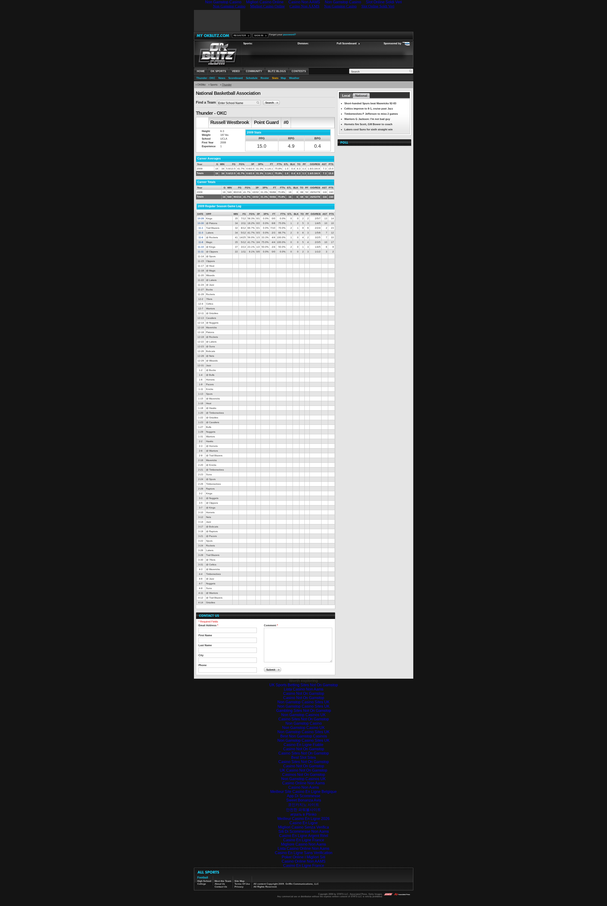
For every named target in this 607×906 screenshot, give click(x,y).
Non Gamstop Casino (303, 723)
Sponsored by (392, 43)
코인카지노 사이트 (303, 805)
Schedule (252, 78)
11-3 (200, 232)
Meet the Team (223, 881)
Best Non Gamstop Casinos (303, 736)
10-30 (201, 223)
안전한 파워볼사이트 (303, 810)
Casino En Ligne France (303, 840)
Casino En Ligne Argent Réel (303, 836)
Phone (202, 665)
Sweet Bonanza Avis (303, 800)
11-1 (200, 228)
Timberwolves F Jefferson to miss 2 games (371, 113)
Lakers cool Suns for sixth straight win (368, 129)
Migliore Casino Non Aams (303, 844)
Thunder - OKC (205, 78)
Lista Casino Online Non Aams (303, 849)
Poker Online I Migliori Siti (303, 857)
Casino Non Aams (303, 787)
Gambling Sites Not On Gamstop (303, 711)
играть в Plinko (303, 814)
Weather (294, 78)
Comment (271, 625)
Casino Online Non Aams (303, 783)
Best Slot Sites (303, 757)
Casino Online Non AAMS (304, 861)
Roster (265, 78)
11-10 (201, 247)
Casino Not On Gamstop (303, 693)
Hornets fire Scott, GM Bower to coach (368, 124)
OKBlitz (201, 84)
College (201, 884)
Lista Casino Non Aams (303, 689)
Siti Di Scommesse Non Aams (303, 831)
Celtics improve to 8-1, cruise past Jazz (368, 108)
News (221, 78)
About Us (220, 884)
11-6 (200, 237)
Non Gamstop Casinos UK (303, 715)
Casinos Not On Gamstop (303, 775)
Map (283, 78)
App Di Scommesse (303, 796)
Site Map (239, 881)
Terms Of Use (242, 884)
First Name (205, 635)
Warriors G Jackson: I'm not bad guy (367, 119)
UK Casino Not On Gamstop (303, 770)
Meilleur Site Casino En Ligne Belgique (303, 792)
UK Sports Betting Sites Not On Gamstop (303, 685)
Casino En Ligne (304, 823)
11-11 (201, 251)
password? (289, 34)
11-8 (200, 242)
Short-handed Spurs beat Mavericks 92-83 (370, 103)
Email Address (208, 625)
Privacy (239, 886)
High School (204, 881)
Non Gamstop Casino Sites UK (303, 702)
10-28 (201, 218)
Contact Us (221, 886)
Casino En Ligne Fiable (303, 745)
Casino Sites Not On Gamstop (303, 719)
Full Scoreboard (347, 43)
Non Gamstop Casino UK (303, 728)
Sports (214, 84)
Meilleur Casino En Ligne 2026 (303, 819)
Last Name (205, 645)
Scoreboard (235, 78)
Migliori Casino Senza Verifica (303, 827)
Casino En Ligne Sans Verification (303, 853)
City (200, 655)
